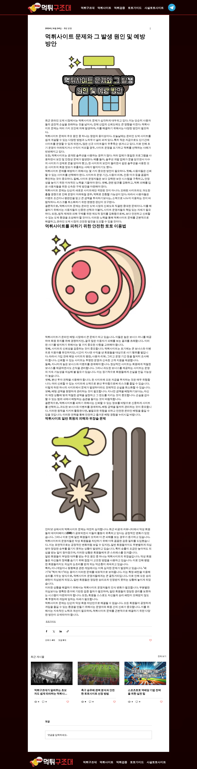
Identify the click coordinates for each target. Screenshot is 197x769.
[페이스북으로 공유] (46, 631)
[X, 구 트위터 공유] (53, 631)
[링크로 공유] (67, 631)
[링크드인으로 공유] (60, 631)
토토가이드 (51, 621)
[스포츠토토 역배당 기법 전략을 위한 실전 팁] (145, 673)
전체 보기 (162, 656)
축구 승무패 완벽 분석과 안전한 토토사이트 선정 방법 (98, 691)
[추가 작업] (150, 28)
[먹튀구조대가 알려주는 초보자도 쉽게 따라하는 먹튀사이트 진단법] (52, 673)
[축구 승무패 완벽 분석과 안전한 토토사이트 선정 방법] (98, 673)
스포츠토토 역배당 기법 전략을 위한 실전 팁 (144, 691)
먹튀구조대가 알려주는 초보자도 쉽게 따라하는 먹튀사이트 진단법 (50, 691)
